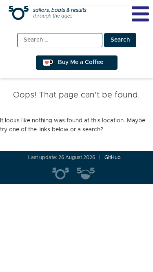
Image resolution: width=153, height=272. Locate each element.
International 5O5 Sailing (64, 174)
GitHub (112, 157)
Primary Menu (140, 14)
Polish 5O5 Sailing (89, 174)
